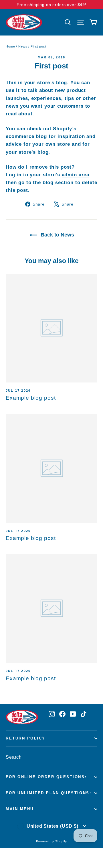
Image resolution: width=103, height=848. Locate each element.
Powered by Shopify (51, 841)
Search (14, 757)
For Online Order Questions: (46, 777)
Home (10, 46)
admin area (76, 175)
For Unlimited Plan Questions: (48, 793)
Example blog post (31, 398)
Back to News (56, 235)
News (22, 46)
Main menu (20, 809)
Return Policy (25, 738)
